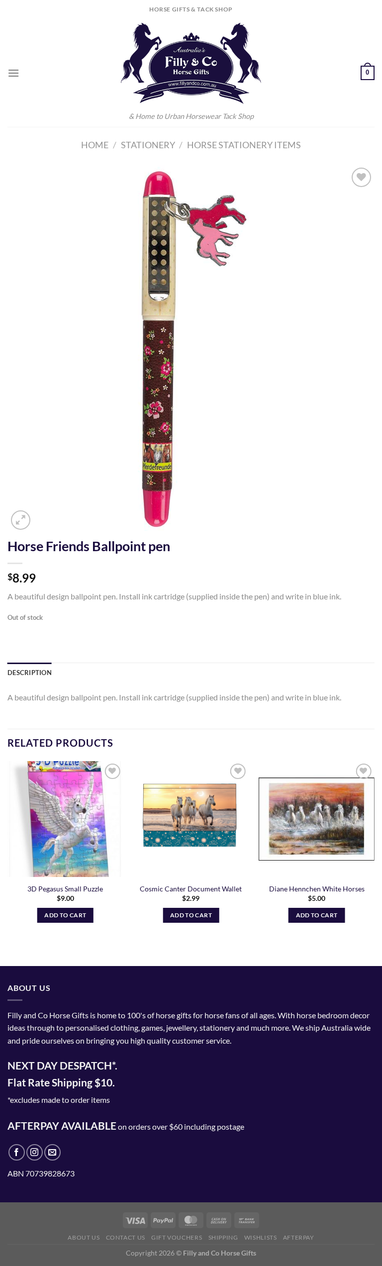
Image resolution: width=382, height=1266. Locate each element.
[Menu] (13, 73)
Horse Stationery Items (244, 144)
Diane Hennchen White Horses (317, 888)
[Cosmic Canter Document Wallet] (191, 819)
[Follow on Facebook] (16, 1152)
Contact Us (125, 1237)
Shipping (223, 1237)
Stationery (148, 144)
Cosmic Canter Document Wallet (191, 888)
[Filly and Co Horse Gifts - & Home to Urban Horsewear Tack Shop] (191, 63)
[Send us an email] (52, 1152)
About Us (83, 1237)
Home (94, 144)
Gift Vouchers (176, 1237)
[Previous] (7, 855)
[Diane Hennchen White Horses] (317, 819)
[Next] (374, 855)
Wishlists (260, 1237)
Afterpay (298, 1237)
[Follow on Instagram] (34, 1152)
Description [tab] (29, 673)
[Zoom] (20, 520)
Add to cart (65, 915)
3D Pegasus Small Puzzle (65, 888)
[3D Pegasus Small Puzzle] (65, 819)
